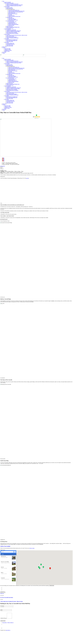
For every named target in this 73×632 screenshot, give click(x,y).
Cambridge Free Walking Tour (11, 29)
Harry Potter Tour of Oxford (12, 13)
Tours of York (6, 42)
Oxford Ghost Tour (11, 15)
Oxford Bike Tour (11, 18)
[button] (2, 166)
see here (27, 178)
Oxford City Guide (7, 48)
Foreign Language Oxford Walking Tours (12, 27)
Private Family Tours (9, 8)
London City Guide (7, 49)
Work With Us (4, 622)
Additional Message (3, 618)
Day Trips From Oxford (10, 20)
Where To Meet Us (10, 622)
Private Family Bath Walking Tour (11, 40)
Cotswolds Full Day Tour (12, 21)
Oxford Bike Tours (9, 17)
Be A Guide (4, 52)
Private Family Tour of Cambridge (11, 32)
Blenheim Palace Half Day (12, 23)
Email (1, 609)
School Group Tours (9, 26)
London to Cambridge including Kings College (13, 5)
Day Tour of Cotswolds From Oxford (6, 597)
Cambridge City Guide (8, 50)
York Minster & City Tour (10, 44)
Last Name (2, 606)
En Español (10, 14)
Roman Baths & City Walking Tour (11, 39)
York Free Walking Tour (10, 43)
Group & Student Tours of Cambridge (12, 33)
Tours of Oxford (6, 6)
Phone (1, 610)
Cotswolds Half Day (11, 22)
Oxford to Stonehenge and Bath (13, 24)
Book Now (2, 593)
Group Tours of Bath (9, 41)
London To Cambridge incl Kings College (13, 31)
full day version (32, 548)
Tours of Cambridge (7, 28)
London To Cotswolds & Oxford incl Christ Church (14, 4)
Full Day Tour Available (5, 546)
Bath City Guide (7, 51)
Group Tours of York (9, 45)
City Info (3, 47)
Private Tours (4, 46)
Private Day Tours (11, 25)
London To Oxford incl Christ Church (12, 3)
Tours (3, 1)
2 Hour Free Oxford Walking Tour (13, 10)
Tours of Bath (6, 38)
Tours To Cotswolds (7, 2)
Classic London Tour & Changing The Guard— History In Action (16, 35)
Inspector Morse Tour (11, 12)
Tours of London (7, 34)
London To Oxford (9, 7)
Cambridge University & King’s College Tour (13, 30)
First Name (2, 605)
